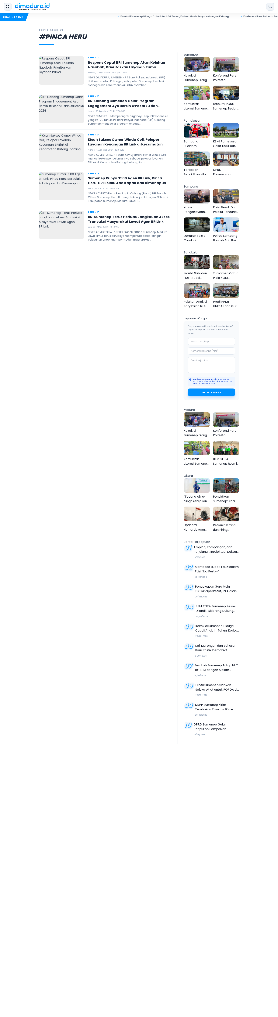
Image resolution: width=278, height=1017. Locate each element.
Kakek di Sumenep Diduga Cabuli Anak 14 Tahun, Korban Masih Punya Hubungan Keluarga (159, 16)
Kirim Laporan (211, 392)
